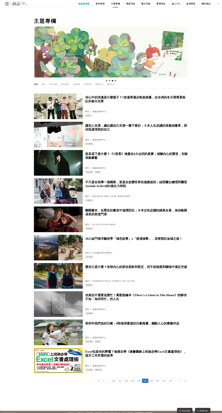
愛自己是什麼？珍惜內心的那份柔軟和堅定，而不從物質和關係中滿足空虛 (136, 267)
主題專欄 (115, 4)
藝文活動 (145, 4)
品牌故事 (88, 84)
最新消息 (130, 4)
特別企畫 (53, 84)
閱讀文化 (99, 84)
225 (170, 381)
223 (157, 381)
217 (120, 381)
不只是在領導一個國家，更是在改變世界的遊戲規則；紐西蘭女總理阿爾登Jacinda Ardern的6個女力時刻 (136, 184)
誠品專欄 (65, 84)
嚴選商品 (161, 4)
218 (126, 381)
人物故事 (76, 84)
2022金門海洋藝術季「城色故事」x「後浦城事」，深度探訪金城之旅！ (133, 238)
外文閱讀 (89, 370)
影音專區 (100, 4)
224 (164, 381)
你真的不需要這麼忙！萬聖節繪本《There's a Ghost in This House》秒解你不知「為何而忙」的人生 (136, 297)
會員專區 (190, 4)
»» (185, 381)
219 (132, 381)
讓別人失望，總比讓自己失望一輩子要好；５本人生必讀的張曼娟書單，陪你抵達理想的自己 (136, 127)
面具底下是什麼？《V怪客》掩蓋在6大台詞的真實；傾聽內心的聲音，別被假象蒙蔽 (136, 155)
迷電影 (97, 172)
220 (138, 381)
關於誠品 (206, 4)
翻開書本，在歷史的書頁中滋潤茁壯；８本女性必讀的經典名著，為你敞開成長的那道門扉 (136, 212)
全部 (36, 84)
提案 (43, 84)
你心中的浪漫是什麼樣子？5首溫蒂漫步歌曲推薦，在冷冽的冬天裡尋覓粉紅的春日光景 (135, 99)
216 (113, 381)
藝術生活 (111, 84)
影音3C (88, 115)
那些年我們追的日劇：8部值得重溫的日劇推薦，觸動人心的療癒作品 (132, 323)
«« (99, 381)
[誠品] (16, 3)
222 (151, 381)
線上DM (176, 4)
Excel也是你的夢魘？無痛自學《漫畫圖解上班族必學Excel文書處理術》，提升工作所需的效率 (135, 353)
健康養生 (89, 285)
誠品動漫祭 (84, 4)
